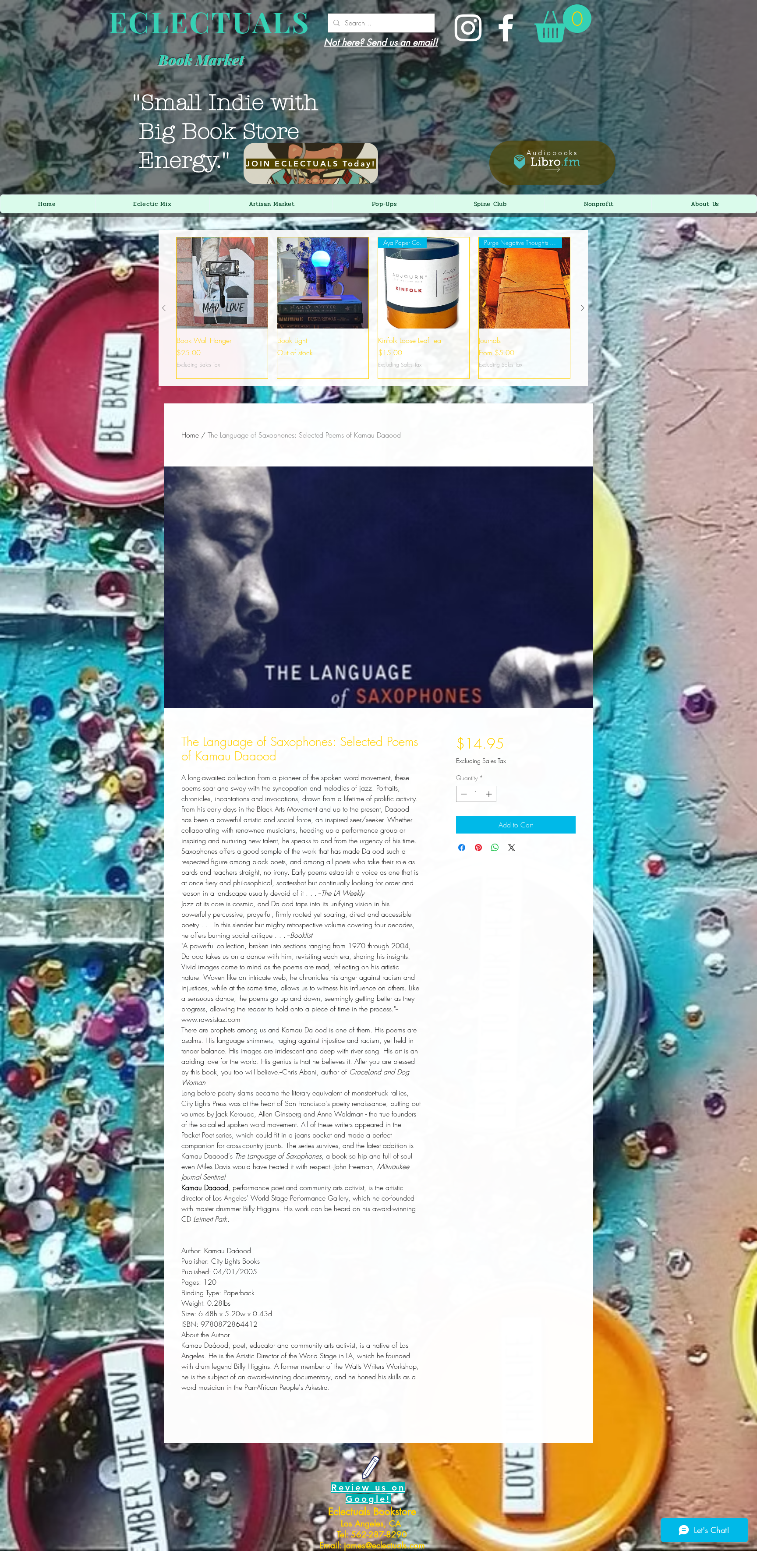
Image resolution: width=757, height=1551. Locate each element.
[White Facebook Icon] (506, 28)
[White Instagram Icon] (468, 28)
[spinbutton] (476, 794)
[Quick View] (222, 283)
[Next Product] (582, 308)
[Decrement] (462, 794)
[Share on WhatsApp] (495, 847)
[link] (562, 23)
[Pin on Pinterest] (478, 847)
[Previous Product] (164, 308)
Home (190, 435)
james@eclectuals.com (384, 1545)
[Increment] (489, 794)
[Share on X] (511, 847)
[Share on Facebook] (461, 847)
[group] (373, 308)
